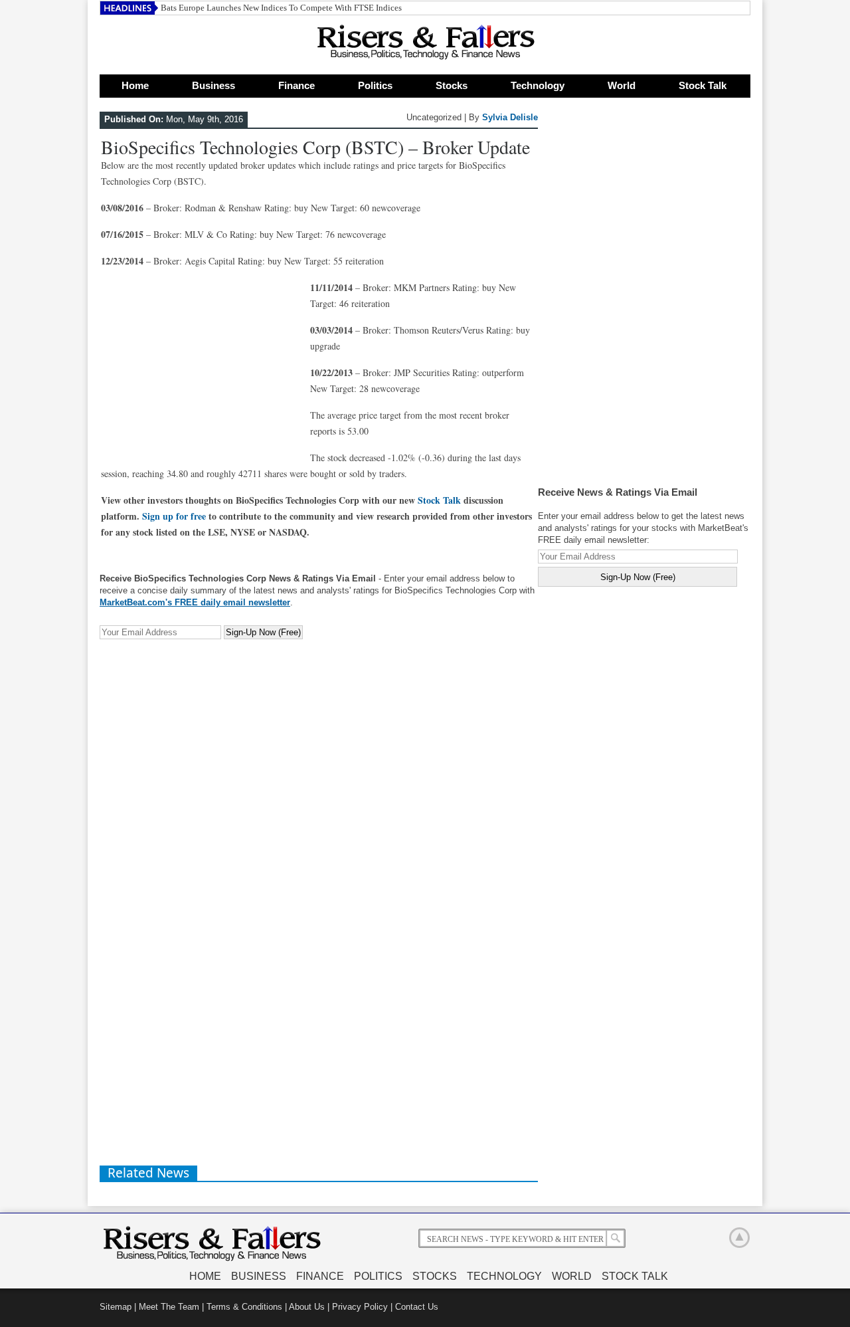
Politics (375, 85)
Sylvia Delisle (510, 117)
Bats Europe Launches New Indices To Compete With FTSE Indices (281, 8)
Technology (537, 85)
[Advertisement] (200, 363)
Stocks (452, 85)
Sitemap (115, 1307)
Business (213, 85)
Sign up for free (174, 516)
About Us (307, 1307)
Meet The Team (169, 1307)
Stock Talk (702, 85)
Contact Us (416, 1307)
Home (135, 85)
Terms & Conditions (244, 1307)
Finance (296, 85)
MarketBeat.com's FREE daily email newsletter (195, 602)
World (622, 85)
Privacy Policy (360, 1307)
